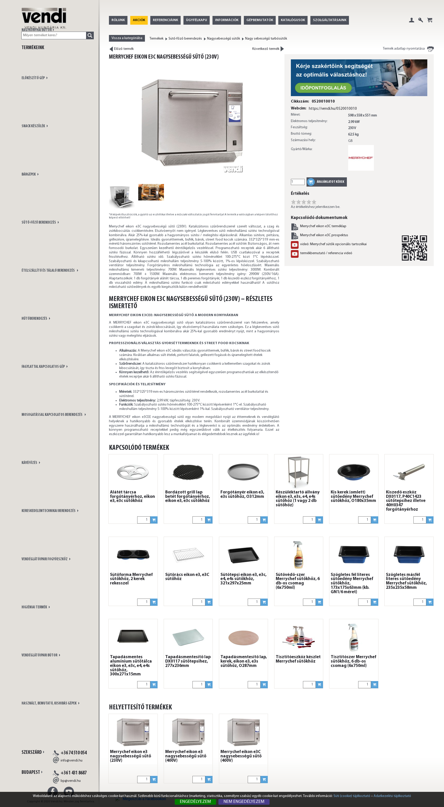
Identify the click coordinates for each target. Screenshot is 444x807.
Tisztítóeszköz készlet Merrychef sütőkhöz (298, 659)
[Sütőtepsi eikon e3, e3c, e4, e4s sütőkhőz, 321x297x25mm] (243, 555)
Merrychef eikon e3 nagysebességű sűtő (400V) (185, 756)
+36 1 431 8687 (74, 773)
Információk (226, 20)
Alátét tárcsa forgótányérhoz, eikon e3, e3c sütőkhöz (132, 496)
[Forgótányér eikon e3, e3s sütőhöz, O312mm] (243, 472)
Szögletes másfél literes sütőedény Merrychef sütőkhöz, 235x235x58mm (406, 581)
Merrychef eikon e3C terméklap (323, 226)
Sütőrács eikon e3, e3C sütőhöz (187, 577)
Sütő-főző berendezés (39, 223)
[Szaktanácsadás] (359, 96)
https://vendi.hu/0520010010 (333, 109)
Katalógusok (293, 20)
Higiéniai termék (35, 607)
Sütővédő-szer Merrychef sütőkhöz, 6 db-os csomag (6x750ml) (298, 581)
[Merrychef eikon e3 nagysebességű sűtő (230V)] (133, 732)
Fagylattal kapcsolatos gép (43, 367)
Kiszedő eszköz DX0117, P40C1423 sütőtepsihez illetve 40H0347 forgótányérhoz (405, 501)
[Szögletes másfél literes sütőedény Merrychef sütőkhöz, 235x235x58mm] (409, 555)
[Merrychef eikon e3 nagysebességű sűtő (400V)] (188, 732)
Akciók (139, 20)
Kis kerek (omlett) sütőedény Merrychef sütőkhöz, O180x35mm (353, 496)
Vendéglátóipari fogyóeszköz (45, 559)
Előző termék (123, 49)
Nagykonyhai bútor (37, 30)
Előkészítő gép (33, 78)
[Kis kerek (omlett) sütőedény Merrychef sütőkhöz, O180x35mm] (353, 472)
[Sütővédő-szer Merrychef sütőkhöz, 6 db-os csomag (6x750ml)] (298, 555)
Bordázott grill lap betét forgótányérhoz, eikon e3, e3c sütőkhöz (187, 496)
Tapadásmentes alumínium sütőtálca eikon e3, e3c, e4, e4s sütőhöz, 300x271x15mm (131, 665)
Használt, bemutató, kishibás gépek (49, 703)
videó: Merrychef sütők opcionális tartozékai (333, 244)
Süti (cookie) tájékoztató (352, 796)
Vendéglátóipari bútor (40, 655)
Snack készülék (33, 126)
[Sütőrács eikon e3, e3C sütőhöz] (188, 555)
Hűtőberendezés (35, 319)
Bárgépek (29, 175)
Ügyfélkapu (196, 20)
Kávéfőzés (30, 463)
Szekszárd (32, 752)
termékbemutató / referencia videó (326, 253)
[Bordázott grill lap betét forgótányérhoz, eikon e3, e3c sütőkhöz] (188, 472)
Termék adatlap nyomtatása (404, 49)
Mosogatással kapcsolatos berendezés (53, 415)
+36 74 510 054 (74, 753)
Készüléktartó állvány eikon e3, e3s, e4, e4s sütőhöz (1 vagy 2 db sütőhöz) (298, 498)
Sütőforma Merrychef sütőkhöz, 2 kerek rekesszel (131, 579)
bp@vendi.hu (71, 781)
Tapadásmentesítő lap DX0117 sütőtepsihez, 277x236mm (188, 661)
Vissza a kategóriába (127, 38)
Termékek (156, 39)
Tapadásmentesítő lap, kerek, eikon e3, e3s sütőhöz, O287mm (243, 661)
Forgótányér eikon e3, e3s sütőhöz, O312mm (242, 494)
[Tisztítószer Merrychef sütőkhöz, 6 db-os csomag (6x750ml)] (353, 637)
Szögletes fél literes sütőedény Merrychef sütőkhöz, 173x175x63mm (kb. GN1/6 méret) (352, 583)
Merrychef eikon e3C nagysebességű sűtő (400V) (241, 756)
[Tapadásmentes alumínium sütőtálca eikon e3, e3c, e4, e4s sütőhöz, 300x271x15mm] (133, 637)
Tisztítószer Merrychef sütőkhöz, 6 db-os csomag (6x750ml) (353, 661)
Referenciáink (165, 20)
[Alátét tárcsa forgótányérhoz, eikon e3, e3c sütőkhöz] (133, 472)
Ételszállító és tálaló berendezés (49, 271)
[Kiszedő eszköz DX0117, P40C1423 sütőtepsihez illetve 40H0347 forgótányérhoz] (409, 472)
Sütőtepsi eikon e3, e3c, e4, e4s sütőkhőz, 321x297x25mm (243, 579)
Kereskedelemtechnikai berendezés (49, 511)
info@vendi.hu (71, 761)
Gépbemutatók (259, 20)
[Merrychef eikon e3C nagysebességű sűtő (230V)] (192, 121)
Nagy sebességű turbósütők (266, 39)
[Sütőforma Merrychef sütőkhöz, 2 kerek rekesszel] (133, 555)
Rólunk (118, 20)
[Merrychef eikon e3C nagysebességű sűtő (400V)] (243, 732)
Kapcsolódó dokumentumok (319, 218)
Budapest (31, 772)
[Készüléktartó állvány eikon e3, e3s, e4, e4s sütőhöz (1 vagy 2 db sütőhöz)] (298, 472)
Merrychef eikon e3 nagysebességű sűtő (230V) (130, 756)
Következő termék (266, 48)
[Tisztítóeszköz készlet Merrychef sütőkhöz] (298, 637)
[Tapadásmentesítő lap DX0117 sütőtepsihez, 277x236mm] (188, 637)
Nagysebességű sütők (223, 39)
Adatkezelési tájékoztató (392, 796)
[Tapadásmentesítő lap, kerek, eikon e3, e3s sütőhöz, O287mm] (243, 637)
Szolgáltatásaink (329, 20)
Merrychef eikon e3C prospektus (324, 235)
